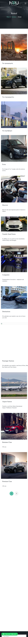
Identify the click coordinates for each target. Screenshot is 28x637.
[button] (9, 634)
